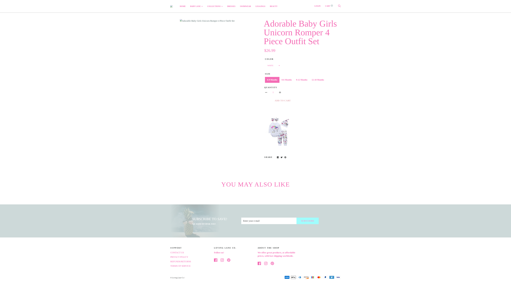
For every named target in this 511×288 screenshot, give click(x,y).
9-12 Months (301, 80)
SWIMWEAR (245, 6)
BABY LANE (195, 6)
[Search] (339, 6)
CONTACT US (177, 252)
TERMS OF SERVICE (180, 266)
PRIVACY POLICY (179, 257)
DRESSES (231, 6)
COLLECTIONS (214, 6)
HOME (183, 6)
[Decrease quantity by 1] (266, 92)
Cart (328, 6)
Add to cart (283, 100)
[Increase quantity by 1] (280, 92)
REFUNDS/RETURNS (180, 261)
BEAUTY (273, 6)
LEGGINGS (260, 6)
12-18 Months (318, 80)
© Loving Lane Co (177, 278)
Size (268, 74)
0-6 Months (287, 80)
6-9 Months (272, 80)
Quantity (270, 88)
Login (317, 6)
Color (269, 59)
